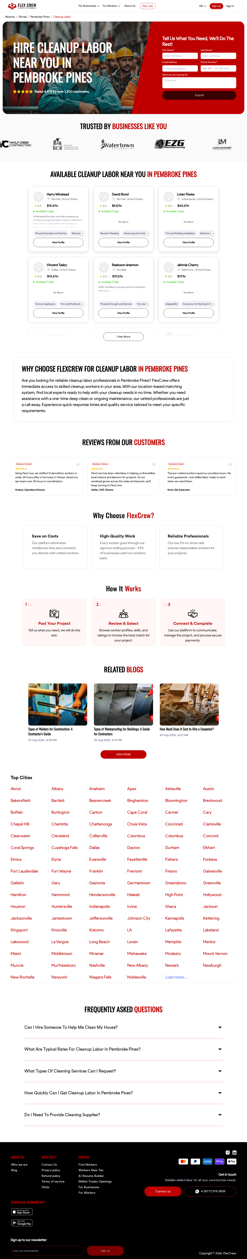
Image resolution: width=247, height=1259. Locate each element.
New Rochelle (22, 977)
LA (129, 930)
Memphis (173, 941)
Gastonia (97, 883)
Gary (55, 883)
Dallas (94, 847)
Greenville (212, 883)
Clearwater (20, 836)
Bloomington (176, 800)
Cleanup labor (62, 16)
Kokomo (96, 930)
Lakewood (20, 941)
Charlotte (59, 824)
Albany (57, 788)
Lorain (132, 941)
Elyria (56, 859)
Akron (16, 788)
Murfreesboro (63, 965)
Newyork (59, 977)
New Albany (137, 965)
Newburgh (212, 965)
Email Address (169, 62)
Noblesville (136, 977)
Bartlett (58, 800)
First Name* (168, 50)
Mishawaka (137, 953)
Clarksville (212, 824)
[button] (58, 219)
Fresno (171, 871)
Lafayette (173, 930)
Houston (18, 906)
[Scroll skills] (82, 233)
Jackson (210, 906)
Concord (210, 836)
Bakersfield (20, 800)
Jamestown (61, 918)
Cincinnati (174, 824)
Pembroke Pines (40, 16)
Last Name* (207, 50)
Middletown (61, 953)
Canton (95, 812)
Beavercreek (100, 800)
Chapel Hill (20, 824)
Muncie (17, 965)
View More (123, 336)
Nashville (97, 965)
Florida (23, 16)
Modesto (173, 953)
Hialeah (133, 894)
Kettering (211, 918)
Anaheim (97, 788)
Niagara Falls (100, 977)
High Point (174, 894)
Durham (172, 847)
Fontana (210, 859)
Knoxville (59, 930)
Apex (131, 788)
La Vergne (60, 941)
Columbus (136, 836)
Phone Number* (209, 62)
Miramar (96, 953)
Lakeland (211, 930)
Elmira (16, 859)
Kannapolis (174, 918)
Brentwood (212, 800)
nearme (10, 16)
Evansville (97, 859)
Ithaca (170, 906)
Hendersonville (102, 894)
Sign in (230, 6)
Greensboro (175, 883)
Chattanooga (100, 824)
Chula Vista (137, 824)
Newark (172, 965)
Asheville (173, 788)
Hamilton (18, 894)
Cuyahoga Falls (64, 847)
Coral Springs (22, 847)
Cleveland (60, 836)
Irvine (132, 906)
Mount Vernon (215, 953)
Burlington (60, 812)
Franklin (96, 871)
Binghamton (137, 800)
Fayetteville (137, 859)
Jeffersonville (101, 918)
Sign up (216, 6)
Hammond (60, 894)
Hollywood (212, 894)
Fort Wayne (61, 871)
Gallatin (17, 883)
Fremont (134, 871)
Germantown (138, 883)
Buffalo (17, 812)
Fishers (171, 859)
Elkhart (209, 847)
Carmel (171, 812)
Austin (208, 788)
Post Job (147, 6)
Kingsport (19, 930)
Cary (207, 812)
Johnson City (138, 918)
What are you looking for (175, 74)
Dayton (133, 847)
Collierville (98, 836)
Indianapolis (99, 906)
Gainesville (212, 871)
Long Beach (99, 941)
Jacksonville (21, 918)
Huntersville (61, 906)
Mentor (209, 941)
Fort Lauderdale (24, 871)
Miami (16, 953)
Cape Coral (137, 812)
